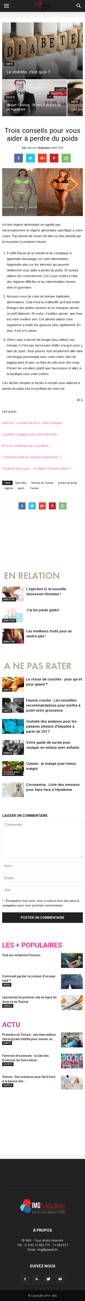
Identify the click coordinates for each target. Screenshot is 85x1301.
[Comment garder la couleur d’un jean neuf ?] (72, 981)
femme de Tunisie (42, 482)
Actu (11, 1024)
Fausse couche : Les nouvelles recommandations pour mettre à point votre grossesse (53, 705)
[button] (79, 6)
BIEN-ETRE (57, 147)
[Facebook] (24, 1279)
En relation (32, 575)
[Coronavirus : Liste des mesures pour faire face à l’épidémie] (13, 789)
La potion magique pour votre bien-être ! (30, 434)
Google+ (60, 1118)
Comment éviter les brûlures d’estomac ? (31, 457)
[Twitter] (48, 1279)
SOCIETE (10, 97)
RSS (43, 1118)
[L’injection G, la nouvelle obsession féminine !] (13, 594)
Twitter (27, 1118)
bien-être (21, 482)
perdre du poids (67, 482)
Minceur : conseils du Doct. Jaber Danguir (32, 423)
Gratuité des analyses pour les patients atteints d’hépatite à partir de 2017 (51, 726)
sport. (21, 488)
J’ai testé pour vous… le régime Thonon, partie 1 (36, 468)
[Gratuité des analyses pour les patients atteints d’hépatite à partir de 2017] (13, 726)
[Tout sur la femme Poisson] (72, 960)
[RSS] (36, 1279)
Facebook (10, 1118)
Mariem (32, 147)
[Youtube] (60, 1279)
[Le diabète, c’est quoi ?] (42, 50)
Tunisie (34, 488)
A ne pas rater (37, 666)
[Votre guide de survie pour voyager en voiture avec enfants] (13, 747)
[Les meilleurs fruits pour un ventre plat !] (13, 636)
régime (8, 488)
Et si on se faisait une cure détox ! (26, 446)
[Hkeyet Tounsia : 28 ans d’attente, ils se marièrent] (34, 98)
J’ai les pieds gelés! (42, 610)
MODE (6, 984)
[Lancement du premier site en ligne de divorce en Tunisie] (72, 1002)
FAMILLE (7, 752)
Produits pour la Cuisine (11, 773)
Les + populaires (32, 945)
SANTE (9, 64)
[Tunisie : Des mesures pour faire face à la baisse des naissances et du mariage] (72, 1082)
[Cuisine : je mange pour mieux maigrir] (13, 768)
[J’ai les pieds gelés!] (13, 615)
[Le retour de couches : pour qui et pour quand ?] (13, 684)
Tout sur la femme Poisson (21, 955)
